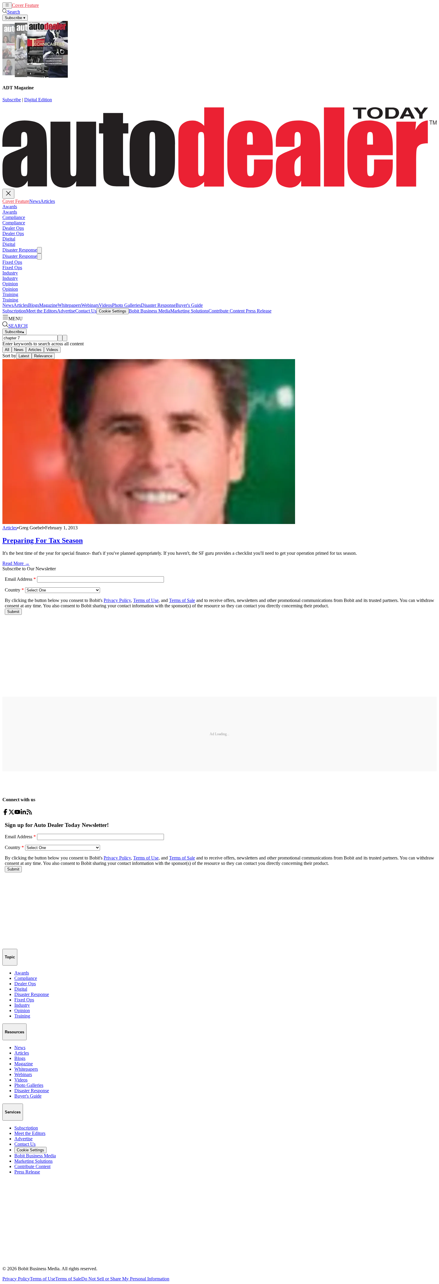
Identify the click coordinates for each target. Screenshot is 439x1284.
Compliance (13, 217)
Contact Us (85, 310)
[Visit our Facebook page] (5, 813)
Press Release (258, 310)
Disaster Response (19, 249)
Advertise (66, 310)
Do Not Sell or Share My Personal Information (125, 1278)
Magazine (48, 305)
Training (10, 294)
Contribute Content (226, 310)
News (44, 5)
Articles (57, 5)
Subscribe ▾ (15, 18)
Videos (105, 305)
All (7, 349)
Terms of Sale (68, 1278)
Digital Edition (38, 99)
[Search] (60, 338)
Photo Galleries (126, 305)
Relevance (43, 356)
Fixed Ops (12, 262)
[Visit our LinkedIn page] (23, 813)
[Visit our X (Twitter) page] (11, 813)
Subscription (14, 310)
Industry (10, 272)
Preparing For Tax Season (42, 540)
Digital (8, 238)
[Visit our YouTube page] (17, 813)
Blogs (33, 305)
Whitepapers (69, 305)
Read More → (16, 563)
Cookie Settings (112, 311)
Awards (9, 206)
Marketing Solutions (189, 310)
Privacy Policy (16, 1278)
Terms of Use (42, 1278)
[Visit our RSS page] (29, 813)
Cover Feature (25, 5)
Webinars (90, 305)
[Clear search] (64, 338)
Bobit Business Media (149, 310)
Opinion (10, 283)
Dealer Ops (13, 228)
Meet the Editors (41, 310)
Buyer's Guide (189, 305)
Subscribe (11, 99)
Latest (24, 356)
